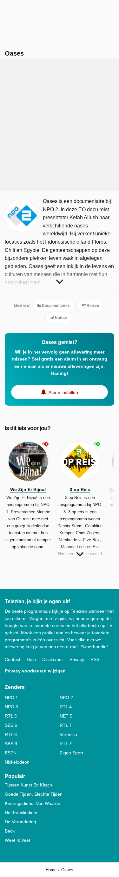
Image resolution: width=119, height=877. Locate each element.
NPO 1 (11, 697)
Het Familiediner (21, 812)
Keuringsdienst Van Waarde (32, 803)
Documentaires (55, 305)
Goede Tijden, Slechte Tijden (34, 794)
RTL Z (66, 743)
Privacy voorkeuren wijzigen (35, 670)
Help (31, 659)
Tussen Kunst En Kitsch (28, 784)
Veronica (68, 734)
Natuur (60, 317)
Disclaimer (52, 659)
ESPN (11, 752)
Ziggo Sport (71, 752)
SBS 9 (11, 743)
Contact (12, 659)
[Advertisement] (59, 125)
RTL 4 (66, 706)
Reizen (92, 305)
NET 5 (66, 715)
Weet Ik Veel (17, 840)
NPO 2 (66, 697)
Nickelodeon (17, 762)
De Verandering (20, 821)
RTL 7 (66, 725)
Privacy (76, 659)
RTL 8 (11, 734)
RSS (94, 659)
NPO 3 (11, 706)
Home (51, 869)
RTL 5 (11, 715)
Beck (10, 830)
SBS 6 (11, 725)
